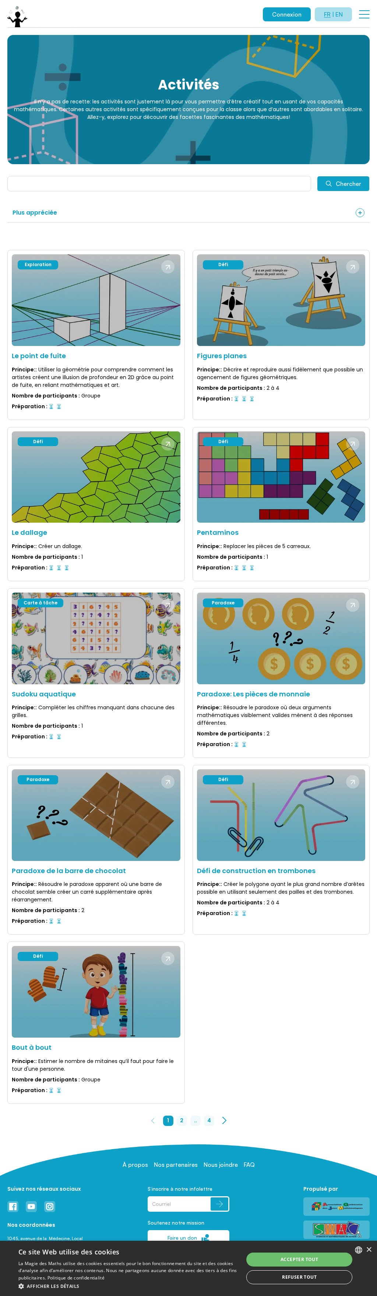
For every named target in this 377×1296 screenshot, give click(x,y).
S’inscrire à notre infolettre (180, 1189)
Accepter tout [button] (299, 1259)
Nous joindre (221, 1164)
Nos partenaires (176, 1164)
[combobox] (358, 1250)
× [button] (368, 1250)
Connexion (287, 14)
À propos (135, 1164)
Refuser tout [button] (299, 1277)
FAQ (249, 1164)
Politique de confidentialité (76, 1278)
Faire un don (182, 1238)
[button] (127, 1286)
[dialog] (188, 1268)
